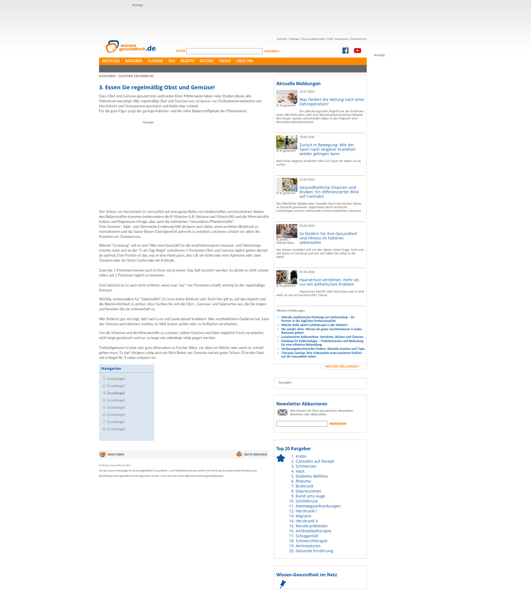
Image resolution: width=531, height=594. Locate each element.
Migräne (303, 516)
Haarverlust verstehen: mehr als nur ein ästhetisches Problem (329, 282)
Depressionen (308, 491)
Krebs (301, 456)
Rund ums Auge (310, 496)
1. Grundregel (114, 379)
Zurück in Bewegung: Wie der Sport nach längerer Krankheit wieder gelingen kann (328, 149)
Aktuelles (111, 61)
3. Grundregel (113, 393)
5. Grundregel (114, 408)
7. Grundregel (114, 422)
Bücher (207, 61)
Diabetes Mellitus (312, 476)
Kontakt (282, 39)
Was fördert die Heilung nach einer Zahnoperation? (332, 101)
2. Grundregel (114, 386)
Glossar (155, 61)
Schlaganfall (307, 535)
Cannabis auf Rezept (315, 461)
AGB (329, 39)
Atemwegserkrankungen (318, 506)
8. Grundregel (114, 429)
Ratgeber (133, 61)
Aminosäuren (308, 545)
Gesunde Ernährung (314, 550)
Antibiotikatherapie (313, 530)
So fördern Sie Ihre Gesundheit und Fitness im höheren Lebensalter (328, 238)
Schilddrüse (307, 501)
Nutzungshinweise (313, 39)
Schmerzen (306, 466)
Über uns (244, 61)
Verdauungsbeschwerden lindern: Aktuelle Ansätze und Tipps (323, 348)
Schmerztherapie (311, 540)
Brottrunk (304, 486)
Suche (181, 51)
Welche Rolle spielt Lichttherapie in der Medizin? (314, 325)
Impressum (341, 39)
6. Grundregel (114, 415)
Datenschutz (359, 39)
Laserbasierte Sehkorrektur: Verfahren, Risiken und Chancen (322, 336)
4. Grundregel (114, 400)
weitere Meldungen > (342, 366)
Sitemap (294, 39)
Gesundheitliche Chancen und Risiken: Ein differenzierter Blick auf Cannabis (329, 192)
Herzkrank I (306, 511)
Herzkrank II (307, 520)
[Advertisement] (233, 20)
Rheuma (303, 481)
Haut (300, 471)
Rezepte (187, 61)
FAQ (171, 61)
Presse (225, 61)
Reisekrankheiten (312, 525)
